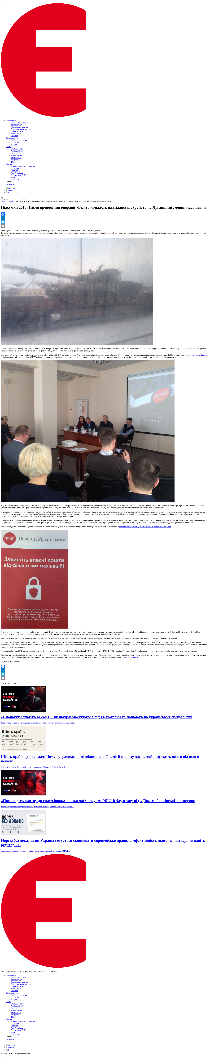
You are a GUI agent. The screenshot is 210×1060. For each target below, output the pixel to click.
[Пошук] (2, 197)
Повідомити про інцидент (21, 129)
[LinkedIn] (105, 218)
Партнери (15, 169)
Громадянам (11, 120)
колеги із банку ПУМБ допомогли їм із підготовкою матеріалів (145, 527)
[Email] (105, 226)
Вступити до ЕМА (18, 175)
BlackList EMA (17, 131)
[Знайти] (25, 199)
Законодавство (17, 155)
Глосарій (14, 136)
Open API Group (17, 153)
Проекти (14, 171)
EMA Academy (17, 149)
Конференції (16, 160)
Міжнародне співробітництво (23, 166)
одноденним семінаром (197, 355)
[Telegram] (105, 222)
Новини (10, 201)
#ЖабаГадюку (16, 125)
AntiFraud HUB (17, 151)
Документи (15, 179)
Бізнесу (9, 147)
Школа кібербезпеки (19, 122)
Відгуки (14, 144)
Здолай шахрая (12, 138)
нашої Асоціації (131, 657)
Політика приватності (20, 140)
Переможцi (15, 142)
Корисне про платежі (19, 127)
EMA (3, 201)
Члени (13, 177)
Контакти (10, 184)
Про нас (9, 164)
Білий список (16, 133)
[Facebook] (105, 214)
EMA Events (16, 158)
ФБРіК (13, 162)
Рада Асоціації (17, 173)
